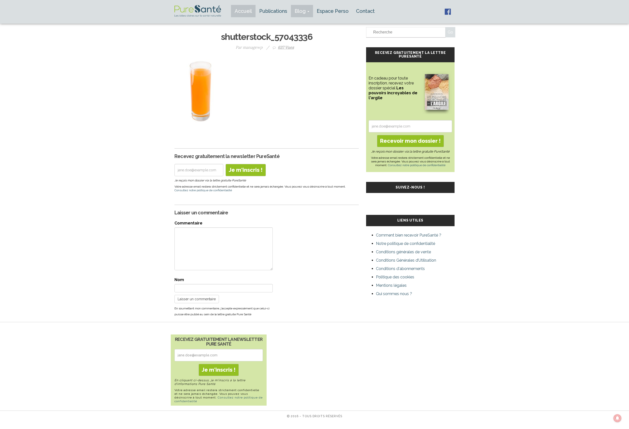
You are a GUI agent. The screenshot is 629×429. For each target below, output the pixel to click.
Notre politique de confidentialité (405, 243)
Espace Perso (333, 11)
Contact (365, 11)
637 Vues (286, 47)
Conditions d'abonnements (400, 268)
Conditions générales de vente (403, 252)
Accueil (243, 11)
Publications (273, 11)
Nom (179, 279)
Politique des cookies (395, 277)
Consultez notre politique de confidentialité (203, 190)
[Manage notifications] (617, 418)
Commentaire (188, 223)
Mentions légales (391, 285)
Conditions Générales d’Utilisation (406, 260)
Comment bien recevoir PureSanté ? (408, 235)
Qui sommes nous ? (394, 293)
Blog (301, 11)
